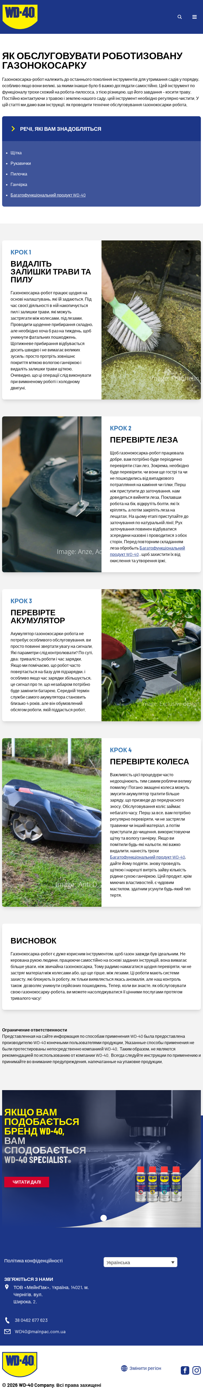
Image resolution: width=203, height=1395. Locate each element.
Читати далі (27, 1181)
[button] (103, 1218)
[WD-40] (20, 17)
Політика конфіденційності (33, 1260)
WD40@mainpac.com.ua (40, 1331)
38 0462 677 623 (31, 1320)
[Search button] (179, 17)
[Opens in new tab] (185, 1370)
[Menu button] (194, 17)
